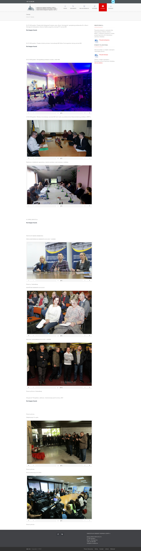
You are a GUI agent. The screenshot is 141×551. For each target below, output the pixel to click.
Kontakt (101, 549)
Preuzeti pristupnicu (104, 40)
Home (27, 17)
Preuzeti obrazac (103, 54)
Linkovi (107, 549)
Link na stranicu (98, 62)
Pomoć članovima (88, 549)
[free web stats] (28, 549)
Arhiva (96, 549)
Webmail (112, 549)
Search (113, 1)
